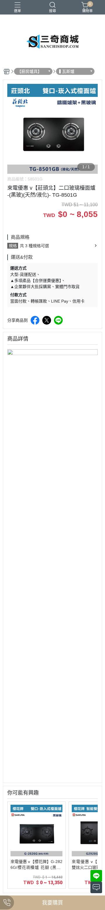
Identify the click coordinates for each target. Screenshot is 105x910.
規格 (13, 245)
